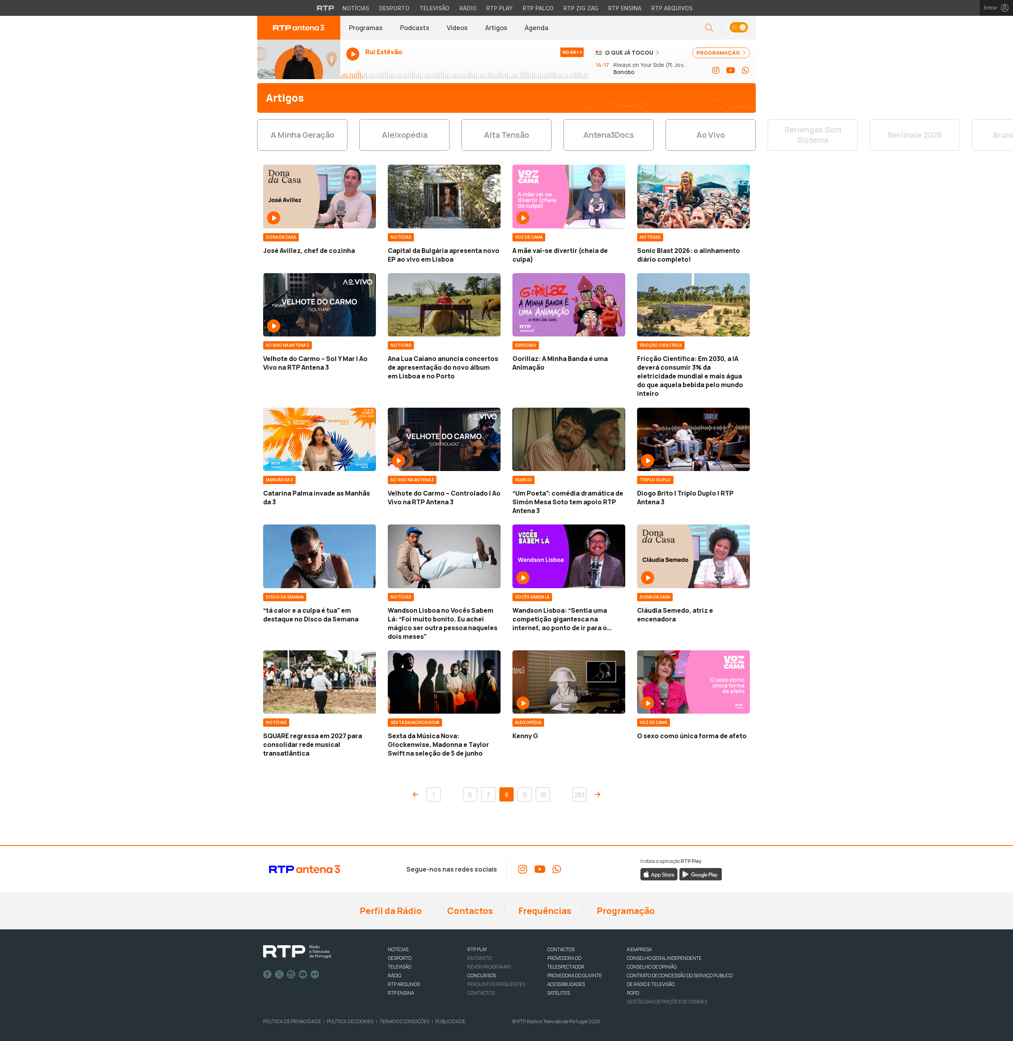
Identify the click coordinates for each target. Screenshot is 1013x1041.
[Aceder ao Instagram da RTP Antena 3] (715, 70)
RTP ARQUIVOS (404, 984)
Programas (366, 27)
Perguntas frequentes (496, 984)
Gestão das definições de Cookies (667, 1001)
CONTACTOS (561, 949)
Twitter (279, 974)
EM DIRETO (479, 958)
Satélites (558, 993)
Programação (625, 911)
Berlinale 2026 (915, 134)
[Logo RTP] (297, 952)
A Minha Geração (302, 134)
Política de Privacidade (292, 1021)
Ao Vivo (710, 134)
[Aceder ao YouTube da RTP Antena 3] (730, 70)
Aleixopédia (404, 134)
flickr (315, 974)
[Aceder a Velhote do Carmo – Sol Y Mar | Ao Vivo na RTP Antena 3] (319, 304)
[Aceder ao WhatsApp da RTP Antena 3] (745, 70)
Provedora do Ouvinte (574, 975)
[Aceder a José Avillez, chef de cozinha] (319, 196)
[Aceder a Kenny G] (568, 682)
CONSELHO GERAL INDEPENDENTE (664, 958)
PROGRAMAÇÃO (718, 52)
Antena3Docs (608, 134)
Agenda (536, 27)
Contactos (469, 911)
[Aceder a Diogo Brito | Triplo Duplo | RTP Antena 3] (693, 439)
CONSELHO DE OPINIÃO (652, 966)
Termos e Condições (404, 1021)
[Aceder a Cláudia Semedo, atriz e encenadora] (693, 556)
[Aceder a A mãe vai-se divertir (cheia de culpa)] (568, 196)
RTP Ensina (624, 8)
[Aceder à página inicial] (298, 28)
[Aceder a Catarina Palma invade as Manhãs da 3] (319, 439)
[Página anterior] (415, 794)
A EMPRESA (639, 949)
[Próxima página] (597, 794)
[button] (738, 28)
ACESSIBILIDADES (566, 984)
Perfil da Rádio (390, 911)
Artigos (496, 27)
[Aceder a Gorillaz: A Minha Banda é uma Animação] (568, 304)
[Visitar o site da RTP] (325, 8)
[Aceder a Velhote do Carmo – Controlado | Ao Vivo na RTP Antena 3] (444, 439)
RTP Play (499, 8)
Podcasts (414, 27)
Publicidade (450, 1021)
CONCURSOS (481, 975)
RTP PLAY (477, 949)
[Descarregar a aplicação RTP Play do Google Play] (700, 873)
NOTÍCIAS (398, 949)
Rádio (467, 8)
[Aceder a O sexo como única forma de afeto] (693, 682)
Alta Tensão (506, 134)
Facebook (267, 974)
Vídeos (457, 27)
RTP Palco (538, 8)
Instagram (291, 974)
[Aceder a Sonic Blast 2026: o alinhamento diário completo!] (693, 196)
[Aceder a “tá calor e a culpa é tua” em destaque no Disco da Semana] (319, 556)
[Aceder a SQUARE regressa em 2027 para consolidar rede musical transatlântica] (319, 682)
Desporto (394, 8)
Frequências (544, 911)
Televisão (434, 8)
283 (579, 794)
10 (543, 794)
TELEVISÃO (399, 966)
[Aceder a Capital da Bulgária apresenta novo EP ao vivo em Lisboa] (444, 196)
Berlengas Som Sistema (813, 134)
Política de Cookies (350, 1021)
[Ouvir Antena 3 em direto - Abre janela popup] (298, 59)
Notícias (355, 8)
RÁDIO (394, 975)
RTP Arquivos (671, 8)
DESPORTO (400, 958)
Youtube (303, 974)
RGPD (633, 993)
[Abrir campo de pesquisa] (709, 28)
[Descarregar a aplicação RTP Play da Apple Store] (659, 873)
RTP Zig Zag (580, 8)
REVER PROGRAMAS (489, 966)
